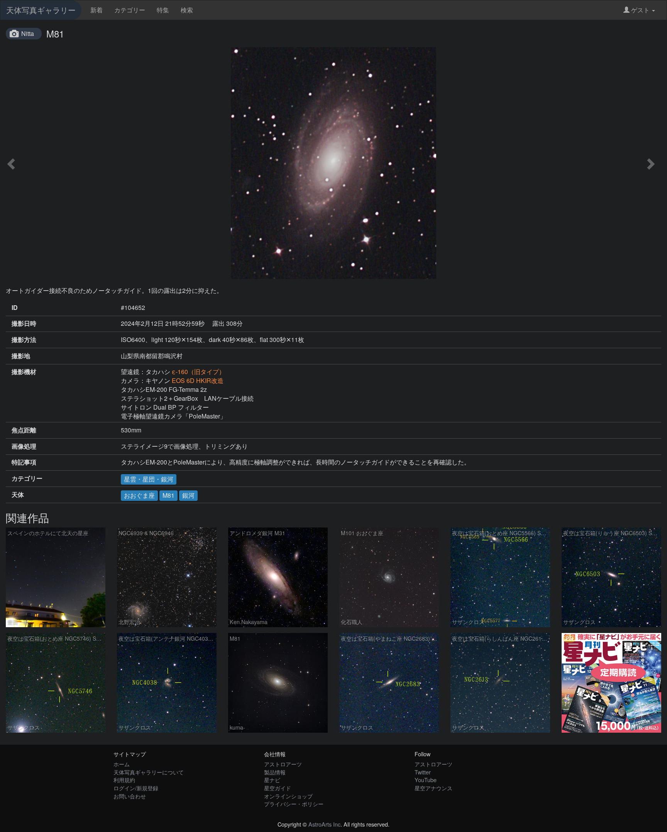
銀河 (188, 495)
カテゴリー (129, 9)
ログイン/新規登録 (135, 788)
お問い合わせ (129, 796)
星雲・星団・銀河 (148, 479)
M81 (168, 495)
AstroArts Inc (324, 824)
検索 (187, 9)
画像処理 (24, 446)
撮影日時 (24, 323)
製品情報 (275, 772)
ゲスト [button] (640, 9)
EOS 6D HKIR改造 (197, 380)
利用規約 (124, 780)
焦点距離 (24, 430)
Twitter (423, 772)
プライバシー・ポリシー (293, 804)
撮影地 (21, 356)
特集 (163, 9)
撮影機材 (24, 372)
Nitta (27, 33)
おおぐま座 (139, 495)
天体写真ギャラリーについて (148, 772)
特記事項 (24, 462)
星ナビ (272, 780)
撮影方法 (24, 339)
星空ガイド (277, 788)
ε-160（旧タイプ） (198, 371)
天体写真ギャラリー (41, 9)
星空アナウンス (433, 788)
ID (15, 307)
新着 (96, 9)
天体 (18, 494)
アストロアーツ (283, 764)
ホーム (121, 764)
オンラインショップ (288, 796)
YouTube (426, 780)
